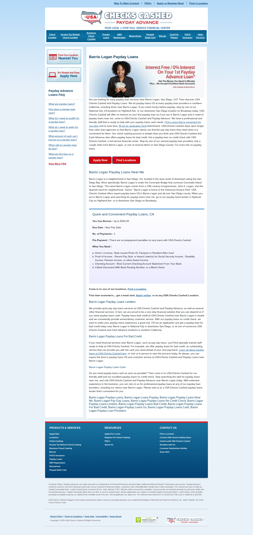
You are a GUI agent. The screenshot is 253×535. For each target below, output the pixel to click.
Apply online (143, 295)
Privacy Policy (56, 516)
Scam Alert (165, 452)
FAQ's (148, 3)
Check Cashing (52, 36)
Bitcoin (162, 36)
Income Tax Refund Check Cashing (70, 36)
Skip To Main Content (126, 3)
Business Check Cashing (91, 36)
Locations (54, 437)
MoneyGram (135, 36)
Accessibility (102, 516)
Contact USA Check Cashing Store (175, 437)
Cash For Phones (174, 36)
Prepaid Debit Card (150, 36)
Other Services (200, 36)
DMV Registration (119, 36)
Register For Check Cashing (117, 437)
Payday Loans (106, 36)
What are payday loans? (62, 104)
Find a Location (198, 3)
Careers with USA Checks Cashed (175, 441)
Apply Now (100, 160)
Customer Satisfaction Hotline (173, 448)
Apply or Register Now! (170, 3)
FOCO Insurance (187, 36)
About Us (109, 445)
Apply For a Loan (112, 434)
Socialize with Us (167, 445)
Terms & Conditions (74, 516)
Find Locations (126, 160)
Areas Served (116, 516)
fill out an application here (133, 126)
